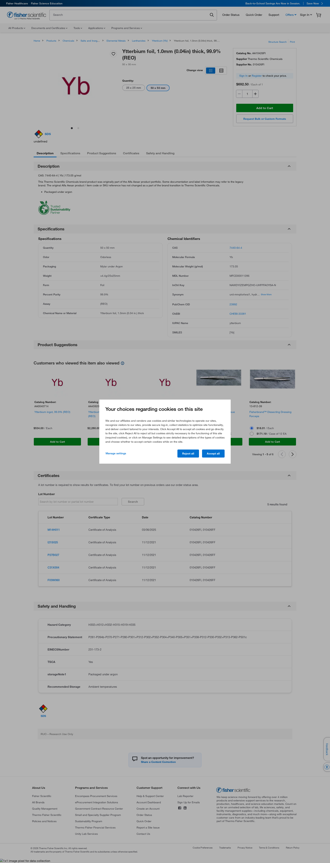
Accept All (213, 453)
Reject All (188, 453)
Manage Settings (116, 453)
